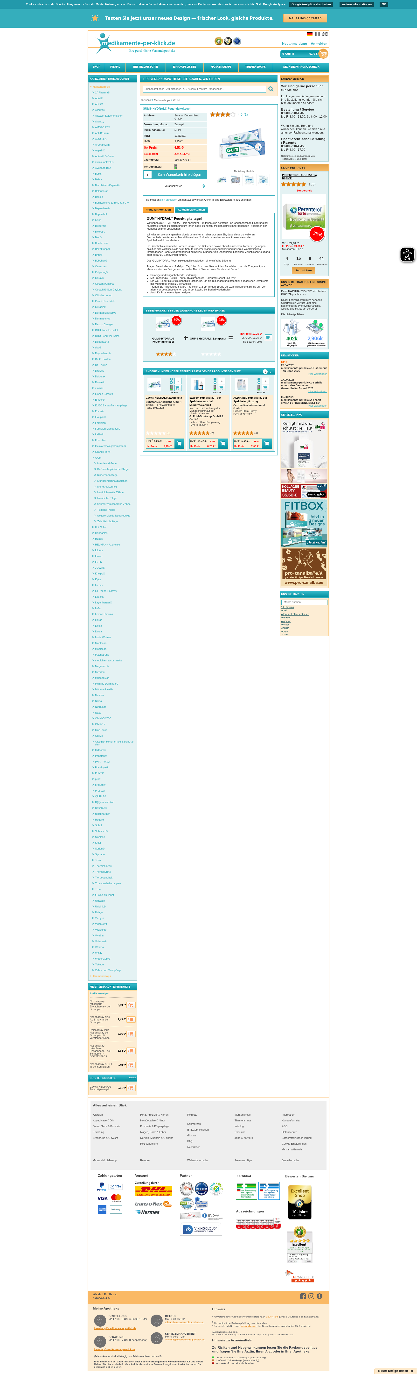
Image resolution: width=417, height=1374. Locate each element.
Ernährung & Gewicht (105, 1137)
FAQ (190, 1141)
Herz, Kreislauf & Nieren (154, 1114)
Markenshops (243, 1114)
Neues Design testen (305, 18)
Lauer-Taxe (272, 1316)
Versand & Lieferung (105, 1160)
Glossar (192, 1135)
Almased (286, 617)
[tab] (265, 371)
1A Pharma (287, 607)
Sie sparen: (250, 341)
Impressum (288, 1114)
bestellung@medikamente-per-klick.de (115, 1328)
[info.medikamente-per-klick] (320, 1296)
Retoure (145, 1160)
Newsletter (193, 1147)
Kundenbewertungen (191, 209)
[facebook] (304, 1296)
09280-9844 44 (102, 1298)
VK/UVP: (247, 337)
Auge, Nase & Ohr (103, 1120)
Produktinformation (158, 209)
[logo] (135, 44)
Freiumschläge (243, 1160)
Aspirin (285, 627)
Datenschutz (289, 1132)
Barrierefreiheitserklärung (297, 1137)
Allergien (98, 1114)
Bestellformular (290, 1160)
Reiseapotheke (149, 1143)
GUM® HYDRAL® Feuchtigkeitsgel (100, 1088)
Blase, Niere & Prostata (106, 1126)
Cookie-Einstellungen (294, 1143)
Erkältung (98, 1132)
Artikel (289, 54)
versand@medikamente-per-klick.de (185, 1339)
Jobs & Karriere (244, 1137)
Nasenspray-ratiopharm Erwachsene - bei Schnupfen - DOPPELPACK (100, 1051)
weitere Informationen (357, 4)
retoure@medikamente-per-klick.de (184, 1322)
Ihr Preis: (246, 333)
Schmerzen (194, 1123)
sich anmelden (168, 199)
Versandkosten (249, 1326)
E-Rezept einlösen (198, 1129)
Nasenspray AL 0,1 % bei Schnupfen (101, 1065)
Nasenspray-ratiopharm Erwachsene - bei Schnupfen (100, 1005)
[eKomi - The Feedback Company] (219, 41)
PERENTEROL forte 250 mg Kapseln (299, 176)
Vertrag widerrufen (292, 1149)
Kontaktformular (291, 1120)
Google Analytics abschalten (311, 4)
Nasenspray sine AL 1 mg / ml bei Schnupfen (100, 1020)
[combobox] (204, 89)
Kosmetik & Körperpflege (154, 1126)
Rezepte (192, 1114)
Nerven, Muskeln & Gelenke (156, 1137)
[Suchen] (270, 89)
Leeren (132, 1077)
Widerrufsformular (197, 1160)
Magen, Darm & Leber (153, 1132)
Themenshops (243, 1120)
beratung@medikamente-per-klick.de (114, 1349)
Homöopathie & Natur (152, 1120)
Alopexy (286, 621)
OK (384, 4)
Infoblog (239, 1126)
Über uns (240, 1132)
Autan (284, 631)
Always (285, 624)
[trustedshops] (228, 41)
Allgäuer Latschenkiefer (295, 614)
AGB (284, 1126)
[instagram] (312, 1296)
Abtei (284, 610)
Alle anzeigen (100, 993)
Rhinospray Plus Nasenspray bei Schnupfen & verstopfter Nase (100, 1034)
